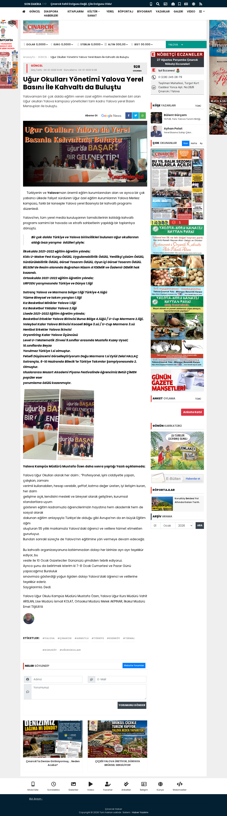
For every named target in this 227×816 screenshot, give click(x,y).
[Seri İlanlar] (179, 3)
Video (90, 789)
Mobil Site (32, 789)
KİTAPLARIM (76, 11)
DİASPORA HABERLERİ (51, 13)
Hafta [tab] (194, 143)
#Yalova (48, 638)
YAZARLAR (163, 11)
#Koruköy (49, 650)
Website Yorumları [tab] (134, 665)
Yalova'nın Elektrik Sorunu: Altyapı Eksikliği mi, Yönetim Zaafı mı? (92, 4)
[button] (202, 12)
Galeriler (73, 789)
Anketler (126, 789)
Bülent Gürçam (175, 115)
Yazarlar (108, 789)
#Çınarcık (64, 638)
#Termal (129, 638)
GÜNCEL (34, 11)
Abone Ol (91, 115)
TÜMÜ (198, 105)
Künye (160, 789)
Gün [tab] (185, 143)
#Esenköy (113, 638)
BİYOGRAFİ (144, 11)
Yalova (52, 193)
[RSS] (201, 3)
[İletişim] (165, 3)
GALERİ (178, 11)
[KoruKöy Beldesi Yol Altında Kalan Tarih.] (162, 503)
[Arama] (157, 3)
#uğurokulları (70, 650)
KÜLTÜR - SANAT (93, 13)
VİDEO (191, 11)
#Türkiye (98, 638)
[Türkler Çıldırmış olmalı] (177, 450)
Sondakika (53, 789)
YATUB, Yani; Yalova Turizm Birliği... (183, 119)
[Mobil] (151, 3)
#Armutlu (81, 638)
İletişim (144, 789)
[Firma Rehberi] (173, 3)
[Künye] (193, 3)
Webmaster (180, 789)
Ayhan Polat (173, 128)
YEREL (110, 11)
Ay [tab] (201, 143)
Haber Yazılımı (140, 812)
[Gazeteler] (186, 3)
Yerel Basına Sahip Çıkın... (178, 132)
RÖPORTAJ (125, 11)
